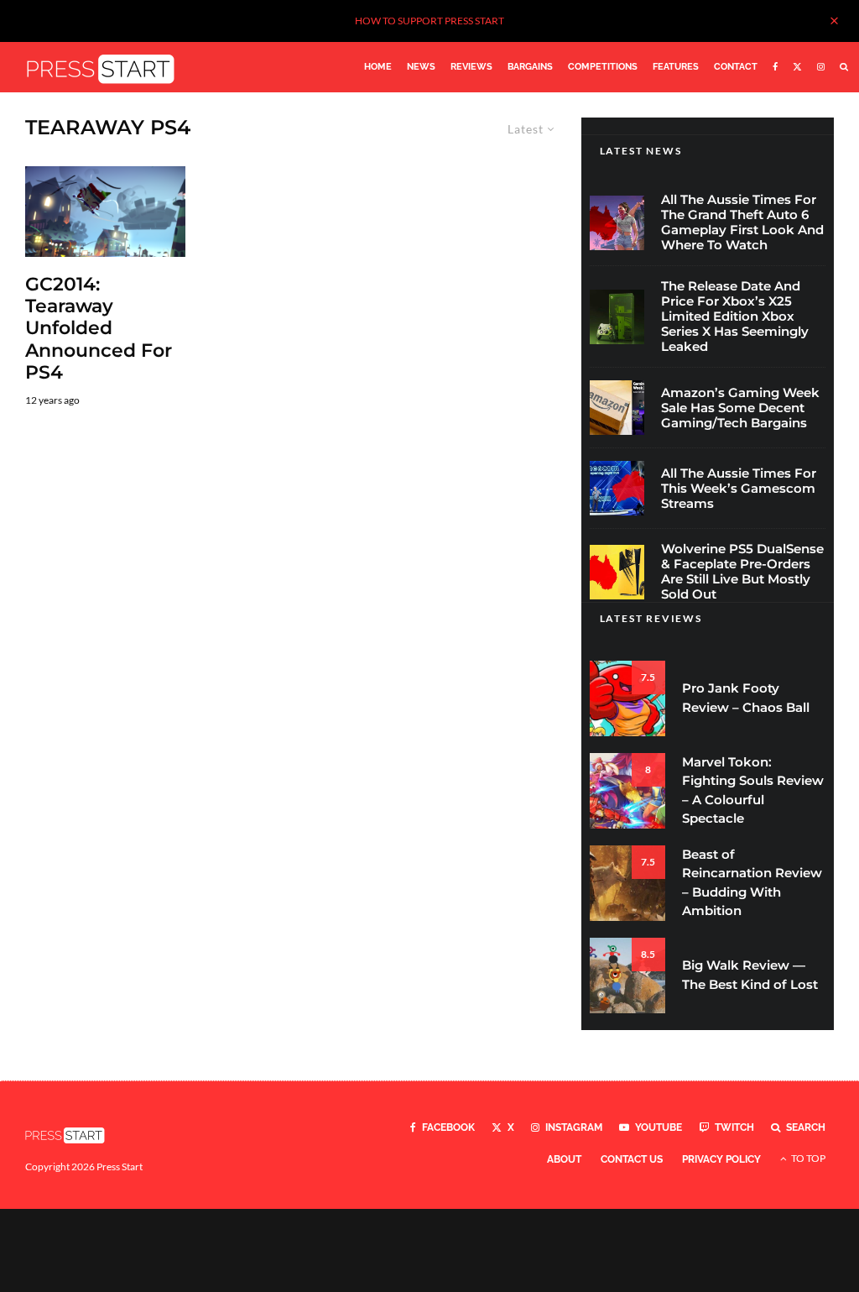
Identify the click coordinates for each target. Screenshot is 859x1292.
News (421, 66)
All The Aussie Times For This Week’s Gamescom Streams (738, 488)
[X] (797, 67)
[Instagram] (820, 67)
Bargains (530, 66)
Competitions (603, 66)
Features (676, 66)
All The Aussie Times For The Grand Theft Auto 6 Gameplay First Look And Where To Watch (742, 222)
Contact (735, 66)
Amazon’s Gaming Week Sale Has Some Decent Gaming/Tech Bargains (740, 408)
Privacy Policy (721, 1159)
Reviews (471, 66)
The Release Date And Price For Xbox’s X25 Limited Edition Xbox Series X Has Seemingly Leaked (735, 316)
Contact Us (632, 1159)
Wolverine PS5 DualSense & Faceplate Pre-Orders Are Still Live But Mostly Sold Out (742, 571)
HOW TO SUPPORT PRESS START (429, 20)
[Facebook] (775, 67)
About (564, 1159)
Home (378, 66)
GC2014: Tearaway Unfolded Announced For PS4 (98, 329)
